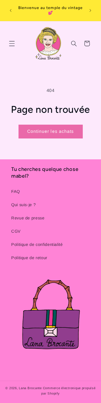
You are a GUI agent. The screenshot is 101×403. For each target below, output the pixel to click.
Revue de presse (27, 218)
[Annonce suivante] (90, 10)
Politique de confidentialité (37, 244)
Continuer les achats (50, 131)
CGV (16, 231)
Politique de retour (29, 258)
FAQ (15, 191)
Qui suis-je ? (23, 204)
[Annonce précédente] (10, 10)
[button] (11, 43)
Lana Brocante (30, 388)
